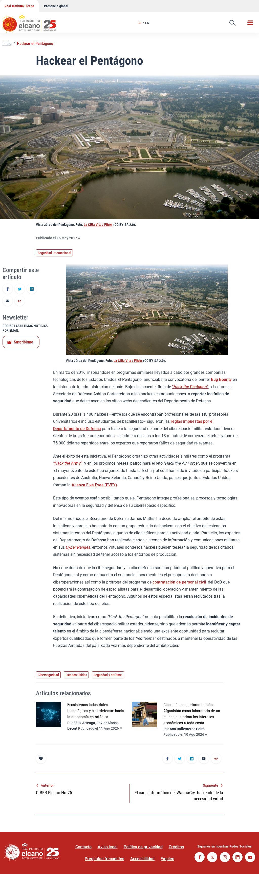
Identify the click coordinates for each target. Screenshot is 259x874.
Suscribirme (23, 342)
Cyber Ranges (78, 547)
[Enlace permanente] (20, 301)
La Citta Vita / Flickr (98, 225)
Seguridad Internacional (54, 253)
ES (139, 23)
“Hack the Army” (67, 463)
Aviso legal (108, 846)
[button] (232, 23)
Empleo (167, 858)
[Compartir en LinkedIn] (32, 289)
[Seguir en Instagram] (225, 857)
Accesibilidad (142, 858)
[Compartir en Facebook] (8, 289)
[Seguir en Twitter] (212, 857)
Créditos (176, 846)
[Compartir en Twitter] (20, 289)
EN (147, 23)
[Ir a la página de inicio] (34, 21)
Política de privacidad (143, 846)
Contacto (83, 846)
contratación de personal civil (179, 582)
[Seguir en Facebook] (200, 857)
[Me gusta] (41, 758)
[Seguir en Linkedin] (237, 857)
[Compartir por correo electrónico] (8, 301)
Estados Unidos (76, 675)
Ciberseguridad (48, 675)
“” (190, 386)
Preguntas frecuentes (104, 858)
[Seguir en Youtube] (250, 857)
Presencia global (56, 6)
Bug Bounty (221, 379)
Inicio (7, 43)
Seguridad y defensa (108, 675)
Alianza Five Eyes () (94, 485)
